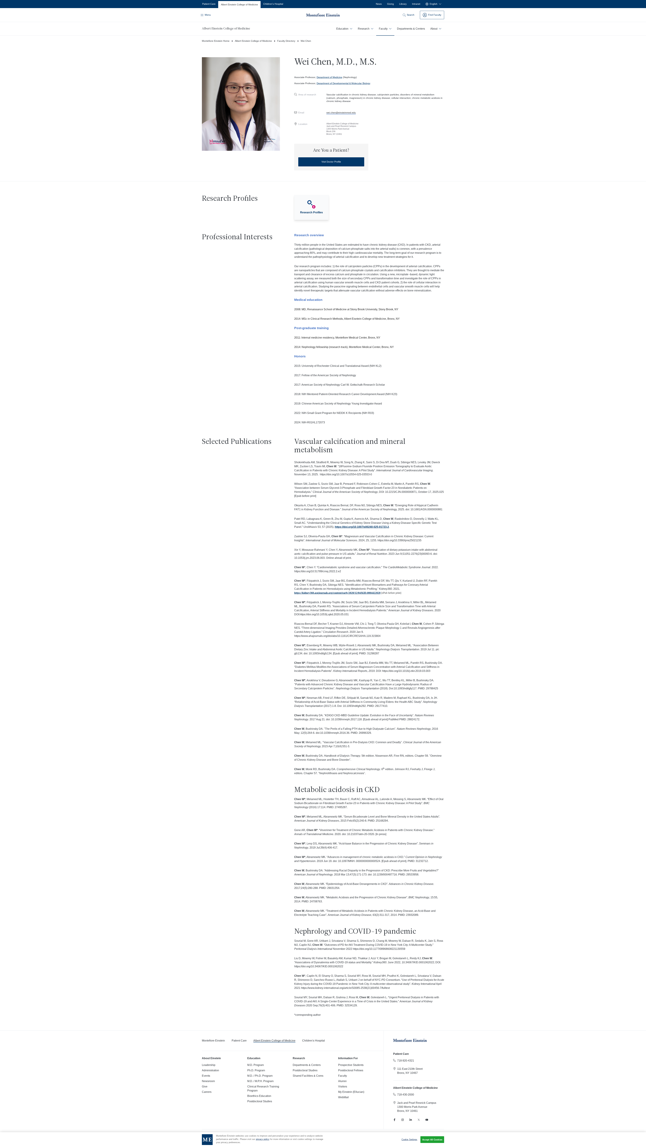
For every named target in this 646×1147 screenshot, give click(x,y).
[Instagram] (402, 1119)
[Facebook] (394, 1119)
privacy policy (262, 1139)
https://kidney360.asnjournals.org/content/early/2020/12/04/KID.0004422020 (337, 592)
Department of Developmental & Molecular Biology (343, 83)
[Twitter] (418, 1119)
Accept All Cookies (432, 1139)
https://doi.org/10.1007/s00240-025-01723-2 (362, 526)
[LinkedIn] (410, 1119)
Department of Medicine (329, 77)
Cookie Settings (409, 1139)
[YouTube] (426, 1119)
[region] (323, 1139)
